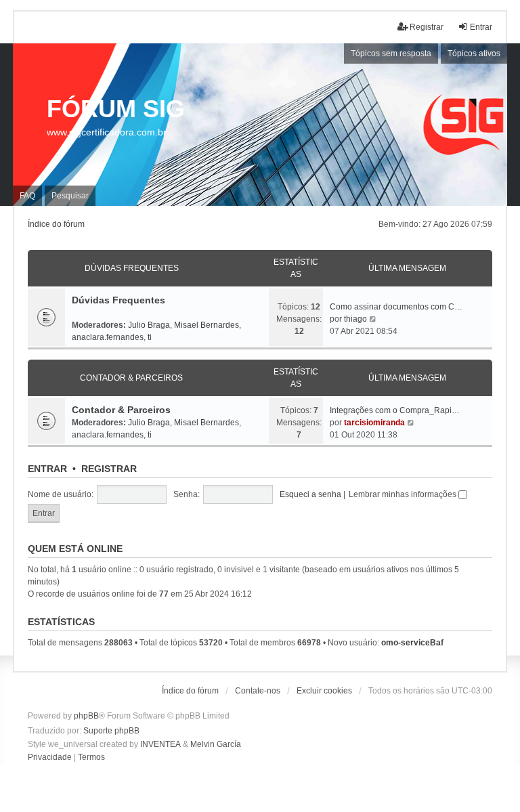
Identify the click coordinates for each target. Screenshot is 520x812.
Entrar (47, 468)
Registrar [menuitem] (426, 27)
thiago (355, 319)
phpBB (86, 716)
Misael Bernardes (206, 325)
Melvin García (215, 744)
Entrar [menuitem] (481, 27)
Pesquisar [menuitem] (70, 195)
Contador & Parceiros (131, 378)
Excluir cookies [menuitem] (324, 691)
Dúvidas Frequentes (132, 268)
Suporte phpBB (111, 730)
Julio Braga (149, 325)
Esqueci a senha (310, 494)
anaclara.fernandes (108, 337)
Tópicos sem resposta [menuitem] (391, 53)
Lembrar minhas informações (403, 494)
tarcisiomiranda (374, 422)
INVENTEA (160, 744)
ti (150, 337)
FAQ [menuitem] (27, 195)
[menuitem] (50, 757)
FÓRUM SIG (116, 109)
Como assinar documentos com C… (396, 307)
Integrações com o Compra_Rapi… (395, 410)
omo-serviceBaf (412, 642)
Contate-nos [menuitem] (257, 691)
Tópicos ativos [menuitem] (474, 53)
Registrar (109, 468)
